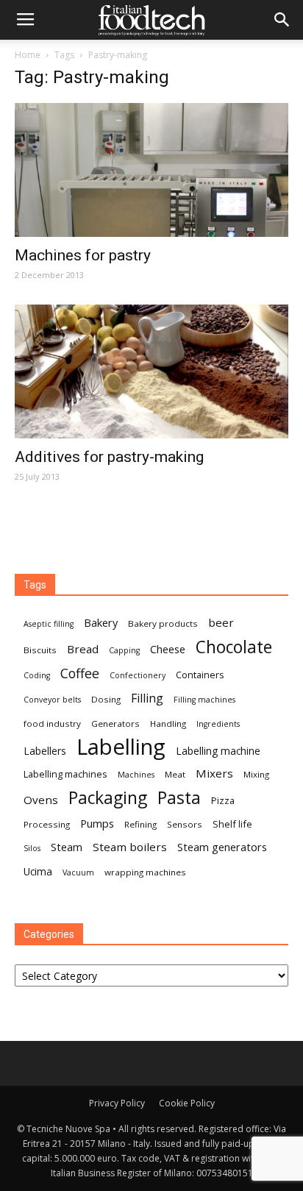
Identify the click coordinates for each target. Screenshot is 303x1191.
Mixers (214, 773)
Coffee (79, 673)
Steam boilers (130, 846)
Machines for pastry (83, 255)
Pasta (179, 798)
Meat (175, 774)
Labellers (45, 751)
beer (221, 622)
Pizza (223, 800)
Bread (83, 648)
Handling (168, 723)
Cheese (167, 648)
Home (27, 55)
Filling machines (204, 699)
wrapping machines (145, 872)
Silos (32, 848)
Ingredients (218, 724)
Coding (37, 675)
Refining (140, 824)
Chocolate (234, 647)
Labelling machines (65, 774)
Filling (147, 698)
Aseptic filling (49, 624)
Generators (115, 723)
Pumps (97, 823)
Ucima (38, 871)
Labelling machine (218, 751)
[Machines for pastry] (151, 170)
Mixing (256, 774)
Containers (200, 674)
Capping (124, 650)
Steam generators (222, 846)
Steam (66, 846)
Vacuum (78, 872)
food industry (52, 723)
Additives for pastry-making (109, 457)
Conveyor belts (52, 699)
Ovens (41, 799)
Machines (136, 774)
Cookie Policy (187, 1103)
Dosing (106, 699)
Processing (47, 824)
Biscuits (40, 649)
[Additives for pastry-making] (151, 371)
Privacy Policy (117, 1103)
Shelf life (232, 824)
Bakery (101, 622)
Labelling (120, 747)
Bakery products (163, 623)
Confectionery (137, 675)
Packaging (107, 798)
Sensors (184, 824)
